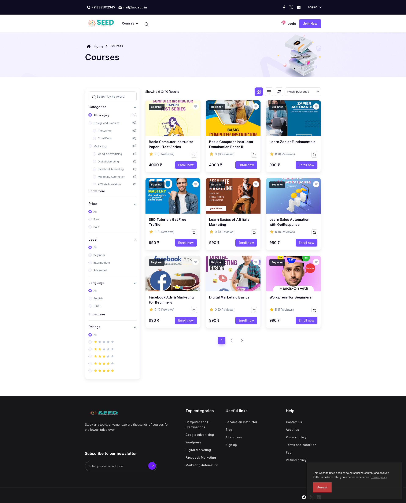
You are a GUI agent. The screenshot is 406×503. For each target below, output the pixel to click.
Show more (97, 191)
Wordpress (193, 442)
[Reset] (279, 91)
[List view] (269, 91)
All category (101, 115)
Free (96, 219)
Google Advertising (110, 153)
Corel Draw (105, 138)
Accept (322, 487)
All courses (234, 437)
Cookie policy (379, 477)
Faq (288, 452)
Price (93, 204)
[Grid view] (259, 91)
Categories (97, 107)
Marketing (100, 146)
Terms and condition (301, 445)
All (95, 211)
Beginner (99, 255)
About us (292, 429)
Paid (96, 227)
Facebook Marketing (111, 169)
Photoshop (105, 130)
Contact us (294, 422)
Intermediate (101, 262)
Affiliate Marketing (109, 184)
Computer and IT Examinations (197, 424)
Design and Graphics (106, 123)
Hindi (97, 306)
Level (93, 239)
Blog (229, 429)
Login (292, 23)
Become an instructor (241, 422)
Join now (310, 23)
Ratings (94, 327)
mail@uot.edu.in (134, 7)
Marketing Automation (111, 176)
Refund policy (296, 460)
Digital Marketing (108, 161)
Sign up (231, 445)
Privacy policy (296, 437)
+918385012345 (103, 7)
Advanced (100, 270)
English (98, 298)
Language (96, 283)
